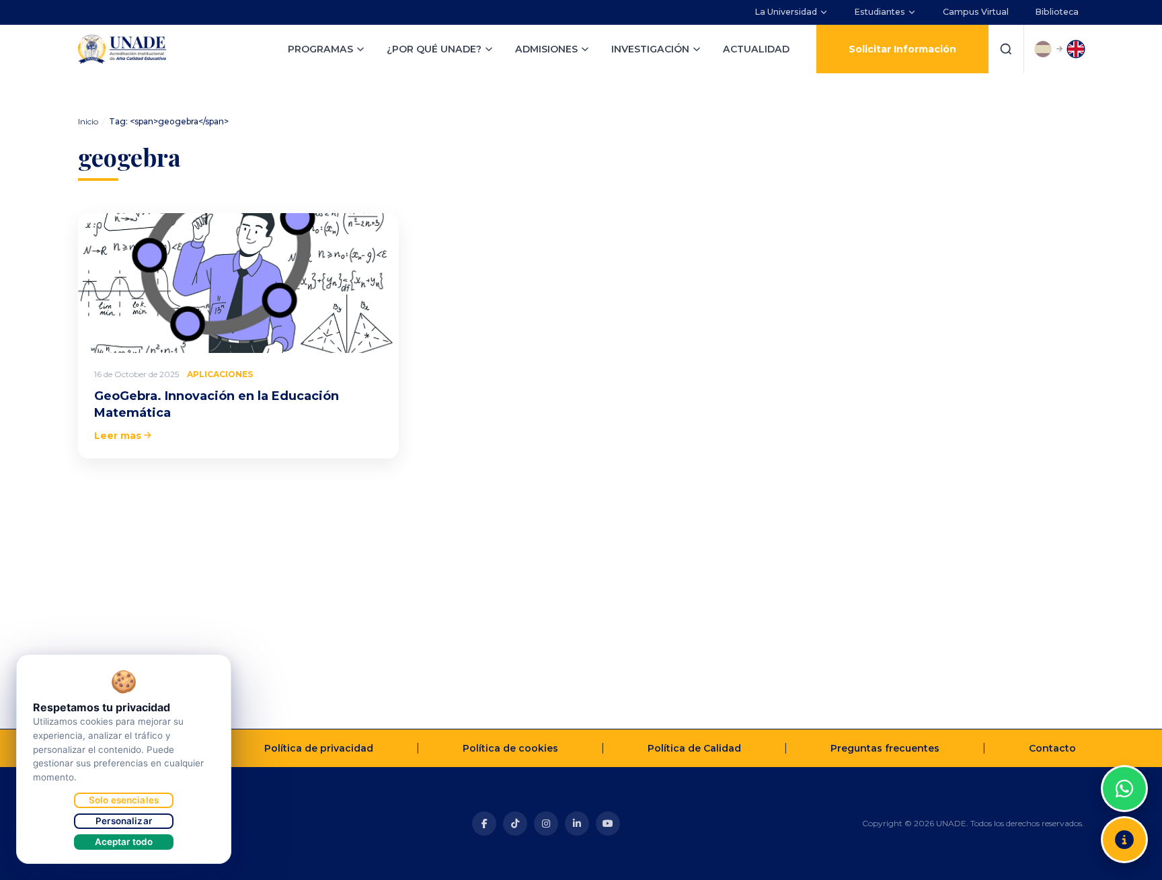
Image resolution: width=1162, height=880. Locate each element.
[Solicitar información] (1124, 839)
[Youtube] (608, 823)
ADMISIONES (546, 49)
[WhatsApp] (1124, 788)
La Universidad (786, 12)
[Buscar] (1006, 49)
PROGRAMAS (320, 49)
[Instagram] (546, 823)
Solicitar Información (902, 49)
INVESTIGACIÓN (650, 49)
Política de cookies (510, 748)
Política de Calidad (694, 748)
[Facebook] (484, 823)
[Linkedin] (577, 823)
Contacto (1052, 748)
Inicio (88, 121)
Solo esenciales (124, 800)
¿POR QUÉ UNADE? (434, 49)
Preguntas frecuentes (884, 748)
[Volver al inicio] (1124, 755)
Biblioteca (1057, 12)
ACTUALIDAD (756, 49)
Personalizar (123, 820)
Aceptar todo (124, 841)
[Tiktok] (515, 823)
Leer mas (117, 436)
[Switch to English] (1076, 49)
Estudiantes (880, 12)
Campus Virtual (976, 12)
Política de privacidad (318, 748)
